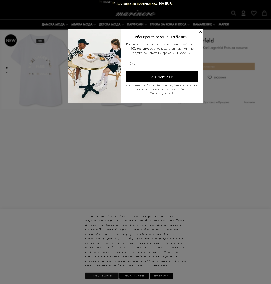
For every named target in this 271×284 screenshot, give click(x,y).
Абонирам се (162, 77)
